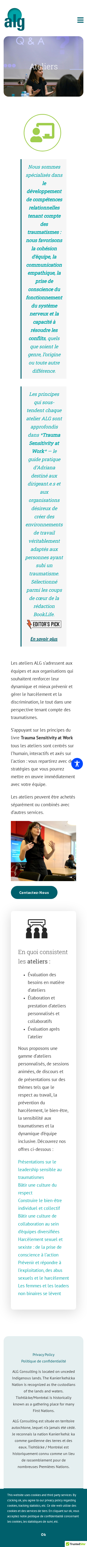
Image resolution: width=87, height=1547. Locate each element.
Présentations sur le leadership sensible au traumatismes (40, 1169)
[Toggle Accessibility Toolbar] (77, 763)
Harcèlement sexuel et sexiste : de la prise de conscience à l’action (40, 1247)
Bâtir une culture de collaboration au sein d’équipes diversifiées (38, 1223)
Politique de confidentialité (43, 1361)
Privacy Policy (43, 1354)
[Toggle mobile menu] (81, 20)
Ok (43, 1534)
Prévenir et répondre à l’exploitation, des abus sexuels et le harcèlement (43, 1270)
